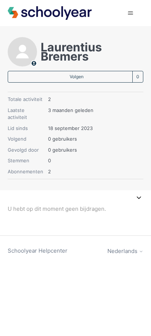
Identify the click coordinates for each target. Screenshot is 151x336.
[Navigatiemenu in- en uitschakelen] (130, 13)
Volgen (77, 76)
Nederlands (123, 251)
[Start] (50, 13)
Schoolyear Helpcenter (37, 250)
